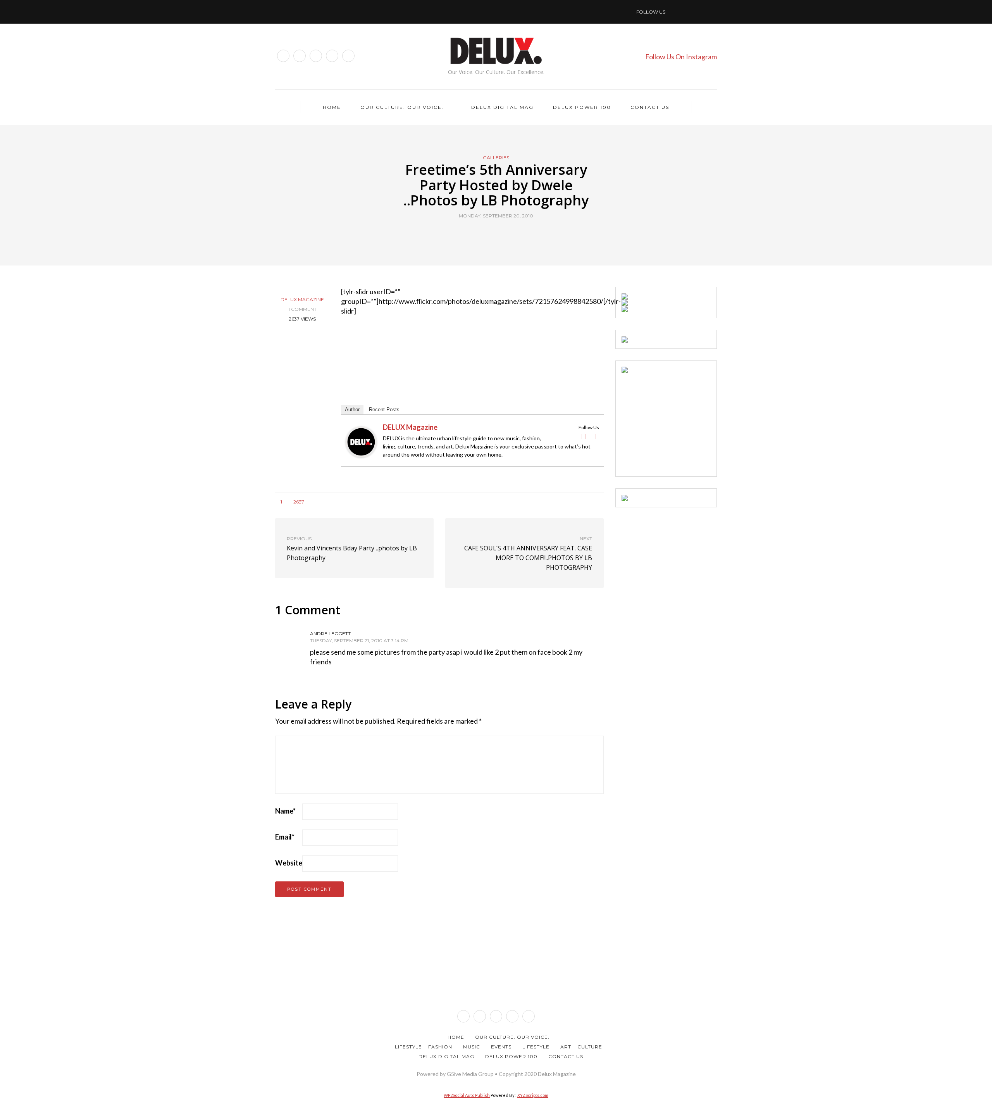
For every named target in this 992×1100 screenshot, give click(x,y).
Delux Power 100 (582, 107)
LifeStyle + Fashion (423, 1047)
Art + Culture (581, 1047)
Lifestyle (535, 1047)
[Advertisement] (680, 421)
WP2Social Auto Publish (467, 1095)
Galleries (496, 157)
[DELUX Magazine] (361, 441)
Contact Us (649, 107)
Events (501, 1047)
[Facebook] (584, 436)
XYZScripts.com (532, 1095)
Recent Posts (384, 409)
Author (352, 409)
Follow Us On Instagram (681, 56)
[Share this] (481, 234)
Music (471, 1047)
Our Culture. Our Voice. (402, 107)
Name (285, 811)
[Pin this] (510, 234)
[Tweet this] (491, 234)
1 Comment (302, 309)
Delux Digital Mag (502, 107)
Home (332, 107)
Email (284, 837)
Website (288, 863)
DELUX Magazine (302, 299)
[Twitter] (594, 436)
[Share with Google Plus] (501, 234)
